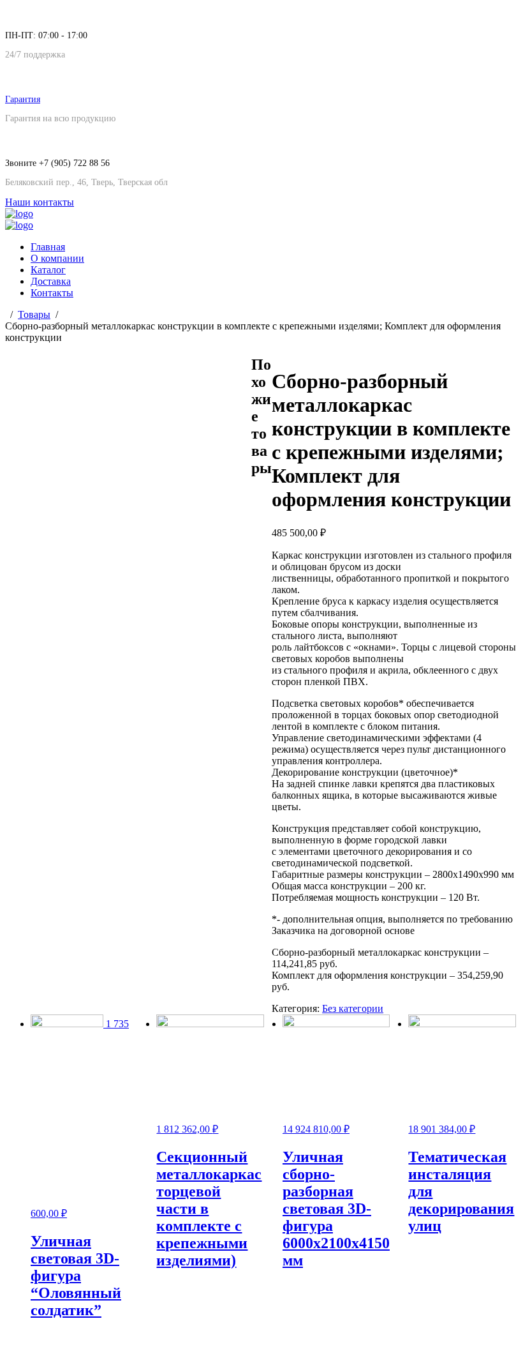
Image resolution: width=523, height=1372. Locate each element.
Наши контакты (39, 202)
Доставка (51, 281)
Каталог (48, 269)
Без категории (352, 1008)
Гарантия (22, 99)
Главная (48, 246)
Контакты (52, 292)
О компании (57, 258)
